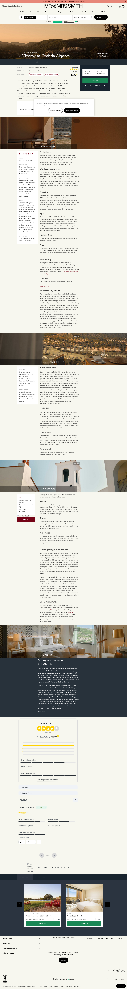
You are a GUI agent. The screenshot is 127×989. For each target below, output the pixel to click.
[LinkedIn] (118, 970)
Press (50, 986)
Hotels (22, 12)
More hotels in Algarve (36, 74)
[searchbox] (43, 17)
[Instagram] (108, 970)
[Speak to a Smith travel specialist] (108, 6)
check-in (87, 71)
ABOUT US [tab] (89, 938)
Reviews (71, 62)
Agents (56, 986)
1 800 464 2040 (100, 86)
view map (26, 519)
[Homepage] (63, 6)
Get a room (102, 62)
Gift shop (104, 12)
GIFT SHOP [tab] (109, 938)
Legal (40, 986)
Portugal (34, 52)
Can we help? (121, 986)
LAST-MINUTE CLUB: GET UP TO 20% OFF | (63, 1)
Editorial (93, 12)
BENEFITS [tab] (100, 938)
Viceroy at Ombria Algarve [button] (25, 17)
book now (95, 80)
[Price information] (107, 56)
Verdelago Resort (74, 916)
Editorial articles (8, 953)
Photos (41, 62)
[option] (42, 905)
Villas (30, 12)
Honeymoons (49, 12)
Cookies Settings (55, 110)
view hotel (42, 923)
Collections (6, 943)
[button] (108, 6)
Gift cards (69, 986)
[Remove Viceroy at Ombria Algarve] (35, 17)
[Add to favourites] (19, 55)
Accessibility (77, 986)
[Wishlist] (112, 6)
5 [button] (67, 931)
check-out (99, 71)
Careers (62, 986)
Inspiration (61, 12)
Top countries (7, 938)
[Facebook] (113, 970)
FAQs (45, 986)
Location (55, 62)
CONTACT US (121, 938)
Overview (24, 62)
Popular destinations (10, 948)
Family (84, 12)
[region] (64, 107)
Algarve (26, 52)
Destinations (74, 12)
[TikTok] (123, 970)
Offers (39, 12)
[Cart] (115, 6)
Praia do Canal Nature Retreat (38, 916)
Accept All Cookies (72, 110)
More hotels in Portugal (51, 74)
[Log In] (121, 6)
